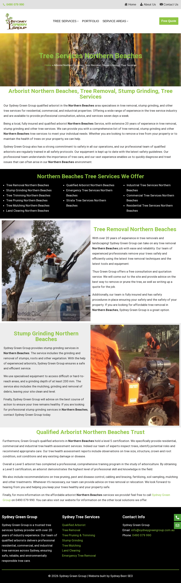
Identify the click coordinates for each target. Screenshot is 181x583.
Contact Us (171, 4)
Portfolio (90, 21)
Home (132, 4)
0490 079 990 (15, 4)
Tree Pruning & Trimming (78, 535)
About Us (150, 4)
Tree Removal (71, 530)
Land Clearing (71, 550)
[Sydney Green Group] (16, 21)
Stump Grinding (72, 540)
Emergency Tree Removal (79, 555)
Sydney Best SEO (121, 576)
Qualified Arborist (74, 525)
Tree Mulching (71, 545)
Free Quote (168, 20)
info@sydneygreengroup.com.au (152, 530)
